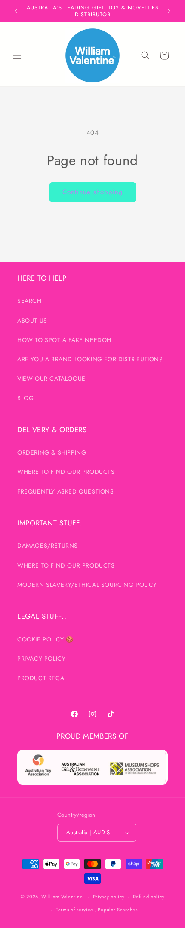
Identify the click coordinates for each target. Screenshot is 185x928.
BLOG (25, 398)
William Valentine (62, 896)
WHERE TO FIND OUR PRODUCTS (66, 471)
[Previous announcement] (15, 11)
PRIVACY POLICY (41, 658)
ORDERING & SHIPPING (51, 452)
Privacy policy (109, 896)
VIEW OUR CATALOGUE (51, 378)
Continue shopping (92, 192)
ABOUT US (32, 320)
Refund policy (148, 896)
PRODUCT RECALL (43, 678)
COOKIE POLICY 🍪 (45, 639)
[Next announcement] (169, 11)
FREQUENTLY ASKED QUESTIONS (65, 491)
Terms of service (74, 909)
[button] (17, 55)
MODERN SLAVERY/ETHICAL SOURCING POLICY (87, 584)
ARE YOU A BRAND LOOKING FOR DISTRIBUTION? (90, 359)
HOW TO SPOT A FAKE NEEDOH (64, 340)
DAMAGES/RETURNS (47, 545)
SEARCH (29, 300)
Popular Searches (117, 909)
